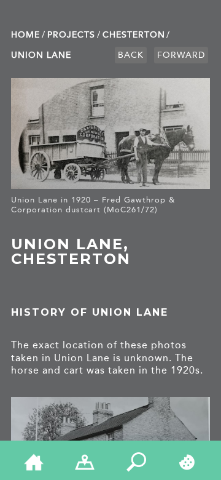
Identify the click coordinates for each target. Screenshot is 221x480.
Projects (71, 35)
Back (131, 55)
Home (25, 35)
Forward (181, 55)
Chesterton (134, 35)
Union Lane (41, 55)
